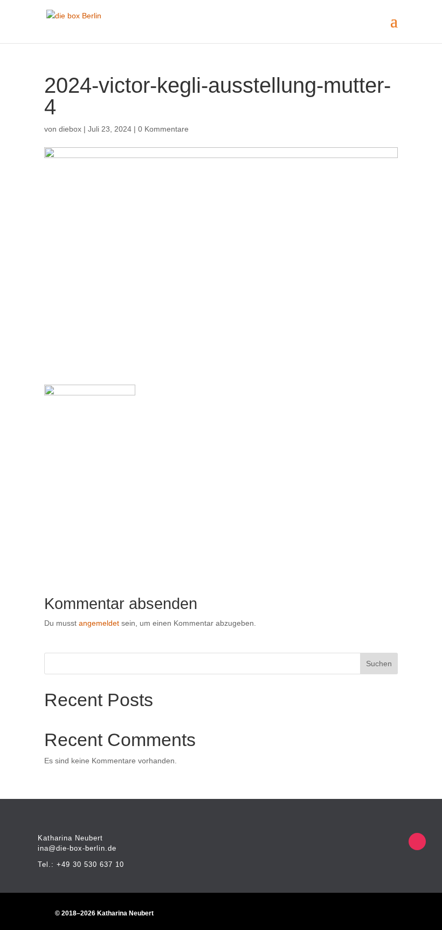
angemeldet (99, 623)
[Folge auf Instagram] (417, 841)
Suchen (379, 663)
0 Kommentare (163, 129)
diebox (70, 129)
